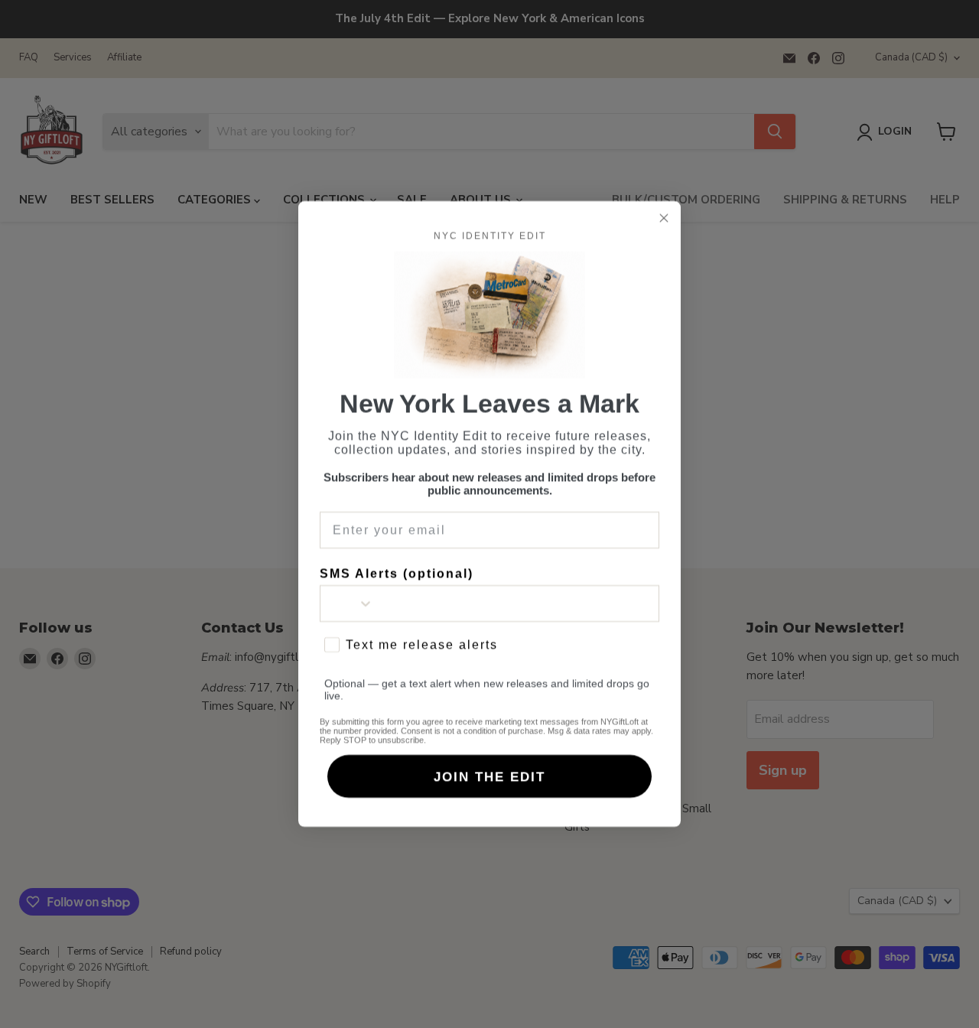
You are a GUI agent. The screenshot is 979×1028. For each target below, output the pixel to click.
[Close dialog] (664, 218)
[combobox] (347, 603)
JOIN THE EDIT (489, 776)
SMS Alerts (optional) (396, 573)
